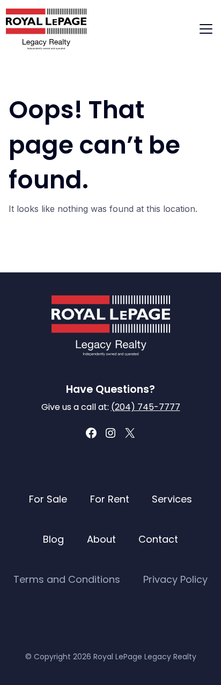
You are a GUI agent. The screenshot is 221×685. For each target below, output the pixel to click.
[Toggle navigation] (206, 29)
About (101, 539)
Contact (158, 539)
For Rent (109, 499)
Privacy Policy (175, 579)
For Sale (48, 499)
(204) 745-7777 (145, 407)
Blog (53, 539)
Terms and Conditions (66, 579)
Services (172, 499)
